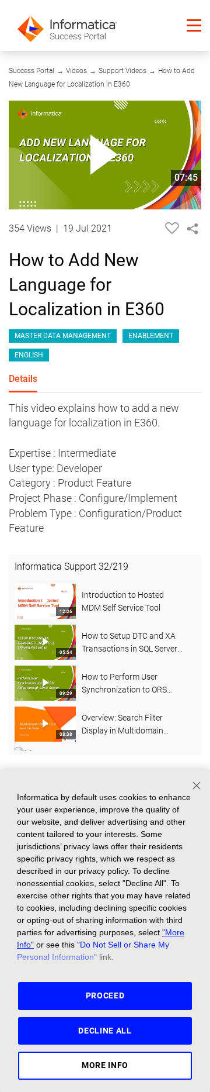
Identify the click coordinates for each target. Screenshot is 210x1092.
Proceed (105, 995)
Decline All (105, 1030)
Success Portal (31, 71)
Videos (76, 71)
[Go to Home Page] (67, 25)
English (29, 355)
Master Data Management (63, 336)
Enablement (150, 336)
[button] (194, 25)
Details (23, 378)
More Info (105, 1065)
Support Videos (122, 71)
